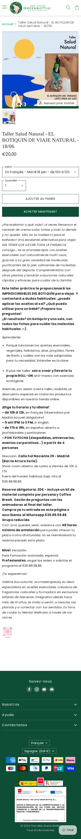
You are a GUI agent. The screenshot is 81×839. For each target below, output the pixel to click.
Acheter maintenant (40, 211)
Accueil (7, 24)
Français (37, 743)
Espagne (37, 751)
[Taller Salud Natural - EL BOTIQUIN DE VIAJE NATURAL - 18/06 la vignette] (9, 117)
